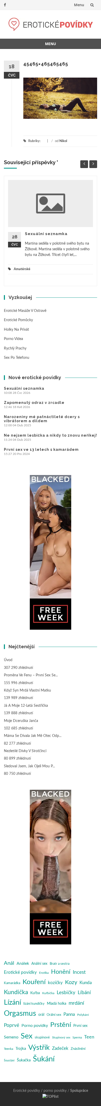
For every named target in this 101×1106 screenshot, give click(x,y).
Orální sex (54, 1015)
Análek (23, 963)
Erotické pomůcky (18, 320)
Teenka (8, 1048)
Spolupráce (79, 1091)
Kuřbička (48, 993)
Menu (79, 4)
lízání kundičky (34, 1003)
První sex (80, 1026)
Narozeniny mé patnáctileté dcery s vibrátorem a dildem (42, 419)
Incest (79, 972)
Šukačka (24, 1060)
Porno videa (13, 339)
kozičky (55, 982)
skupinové (42, 1037)
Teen (89, 1037)
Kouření (34, 982)
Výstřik (39, 1047)
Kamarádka (12, 983)
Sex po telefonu (16, 358)
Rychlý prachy (15, 348)
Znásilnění (78, 1049)
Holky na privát (16, 329)
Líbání (84, 992)
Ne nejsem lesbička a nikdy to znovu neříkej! (50, 435)
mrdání (76, 1003)
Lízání (12, 1002)
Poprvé (11, 1025)
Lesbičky (66, 992)
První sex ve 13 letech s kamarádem (41, 449)
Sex (26, 1036)
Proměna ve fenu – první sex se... (31, 675)
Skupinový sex (61, 1037)
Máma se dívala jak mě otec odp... (32, 736)
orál (41, 1015)
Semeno (11, 1037)
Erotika (44, 972)
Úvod (8, 660)
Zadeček (60, 1048)
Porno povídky (34, 1026)
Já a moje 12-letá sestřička (26, 706)
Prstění (60, 1024)
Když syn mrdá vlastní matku (27, 690)
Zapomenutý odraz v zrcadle (34, 403)
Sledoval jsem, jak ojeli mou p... (29, 766)
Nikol (63, 141)
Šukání (44, 1059)
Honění (60, 972)
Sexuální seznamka (46, 233)
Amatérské (22, 269)
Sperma (77, 1037)
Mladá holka (56, 1003)
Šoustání (9, 1060)
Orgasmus (20, 1013)
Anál (9, 963)
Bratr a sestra (59, 964)
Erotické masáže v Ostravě (25, 311)
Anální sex (39, 964)
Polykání (83, 1014)
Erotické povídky (20, 972)
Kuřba (35, 993)
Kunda (86, 982)
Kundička (16, 992)
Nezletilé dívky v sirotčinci (25, 751)
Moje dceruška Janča (21, 721)
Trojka (21, 1049)
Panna (69, 1014)
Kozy (71, 982)
